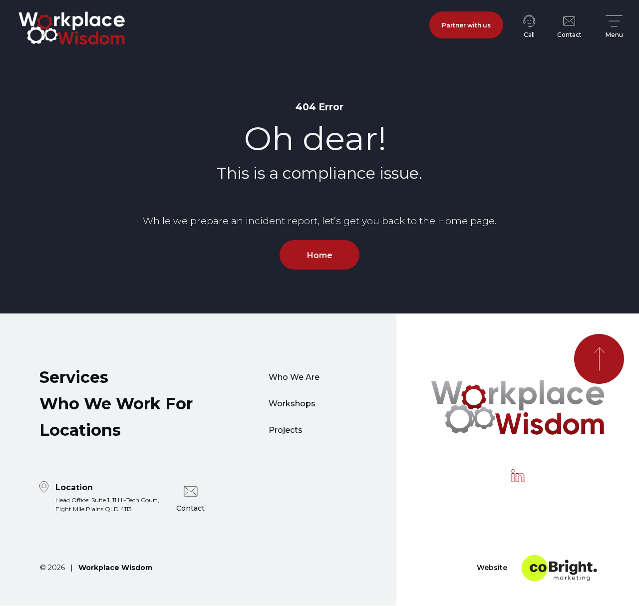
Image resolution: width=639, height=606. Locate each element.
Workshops (292, 403)
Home (319, 255)
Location (107, 497)
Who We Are (294, 377)
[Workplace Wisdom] (71, 28)
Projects (286, 430)
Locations (80, 430)
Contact (190, 508)
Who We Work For (116, 403)
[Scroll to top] (599, 359)
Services (73, 377)
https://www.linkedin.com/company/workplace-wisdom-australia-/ (517, 475)
